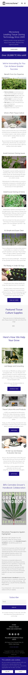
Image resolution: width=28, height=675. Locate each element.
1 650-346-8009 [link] (14, 647)
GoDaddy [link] (17, 657)
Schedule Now (14, 388)
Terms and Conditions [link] (14, 629)
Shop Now (14, 430)
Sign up (14, 607)
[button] (24, 3)
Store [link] (14, 625)
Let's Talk (14, 473)
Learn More (14, 49)
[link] (10, 3)
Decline (7, 671)
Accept (20, 671)
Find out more (14, 300)
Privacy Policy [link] (14, 627)
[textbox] (14, 602)
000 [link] (12, 55)
